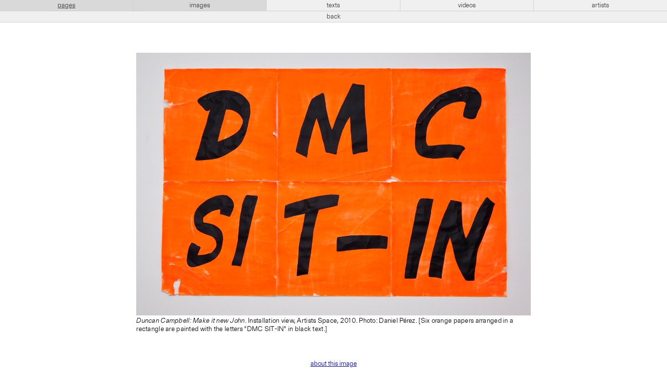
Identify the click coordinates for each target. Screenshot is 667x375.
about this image (334, 363)
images (199, 5)
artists (600, 5)
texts (333, 5)
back (334, 16)
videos (467, 5)
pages (66, 5)
